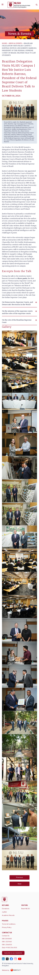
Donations (5, 909)
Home (4, 43)
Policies (5, 921)
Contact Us (5, 936)
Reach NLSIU (25, 909)
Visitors (24, 905)
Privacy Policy (6, 927)
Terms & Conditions (9, 924)
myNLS (4, 912)
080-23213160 (7, 942)
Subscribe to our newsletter (13, 953)
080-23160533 (7, 945)
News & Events (15, 43)
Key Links (5, 905)
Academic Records (8, 915)
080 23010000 (7, 939)
